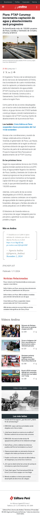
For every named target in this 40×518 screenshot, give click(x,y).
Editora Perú (7, 510)
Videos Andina (10, 319)
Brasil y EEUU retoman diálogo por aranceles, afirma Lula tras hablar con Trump (29, 373)
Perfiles (17, 2)
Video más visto (20, 388)
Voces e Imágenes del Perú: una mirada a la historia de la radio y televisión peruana (29, 343)
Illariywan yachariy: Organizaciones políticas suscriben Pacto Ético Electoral (29, 358)
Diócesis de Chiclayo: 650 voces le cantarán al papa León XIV (29, 327)
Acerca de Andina (17, 510)
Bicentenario (8, 2)
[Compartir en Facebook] (34, 332)
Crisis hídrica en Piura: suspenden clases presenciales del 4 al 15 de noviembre (19, 127)
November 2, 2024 (14, 256)
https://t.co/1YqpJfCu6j (14, 243)
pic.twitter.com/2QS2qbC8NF (17, 245)
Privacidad (34, 510)
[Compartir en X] (36, 332)
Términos (27, 510)
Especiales (25, 2)
